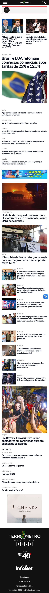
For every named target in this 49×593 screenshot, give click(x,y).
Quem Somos (24, 577)
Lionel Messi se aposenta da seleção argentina (19, 123)
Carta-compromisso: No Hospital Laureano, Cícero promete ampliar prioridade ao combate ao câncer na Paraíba (31, 274)
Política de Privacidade (24, 586)
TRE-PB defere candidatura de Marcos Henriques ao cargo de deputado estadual (29, 350)
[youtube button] (30, 544)
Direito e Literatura (8, 479)
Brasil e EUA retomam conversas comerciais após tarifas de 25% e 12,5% (24, 62)
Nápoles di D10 (8, 474)
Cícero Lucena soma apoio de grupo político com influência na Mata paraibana (31, 336)
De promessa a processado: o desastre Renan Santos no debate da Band (22, 456)
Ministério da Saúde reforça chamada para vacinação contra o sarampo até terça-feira (24, 259)
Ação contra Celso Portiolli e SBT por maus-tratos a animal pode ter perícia (22, 114)
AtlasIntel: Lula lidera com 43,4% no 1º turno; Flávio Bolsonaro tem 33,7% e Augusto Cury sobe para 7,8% (12, 42)
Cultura (4, 128)
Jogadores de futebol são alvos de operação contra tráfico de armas (36, 40)
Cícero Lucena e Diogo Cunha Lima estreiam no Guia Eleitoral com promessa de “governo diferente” (30, 304)
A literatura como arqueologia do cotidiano (20, 482)
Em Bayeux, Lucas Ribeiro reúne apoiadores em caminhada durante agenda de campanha (23, 440)
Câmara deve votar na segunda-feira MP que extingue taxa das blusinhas (31, 379)
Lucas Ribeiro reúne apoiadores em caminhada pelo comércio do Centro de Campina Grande (31, 290)
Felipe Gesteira (7, 452)
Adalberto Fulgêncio (9, 487)
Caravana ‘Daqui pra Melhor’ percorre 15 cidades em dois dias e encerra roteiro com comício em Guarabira (32, 318)
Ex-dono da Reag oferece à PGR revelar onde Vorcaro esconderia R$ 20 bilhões (22, 152)
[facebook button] (19, 544)
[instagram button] (22, 544)
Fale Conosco (24, 581)
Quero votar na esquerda (13, 466)
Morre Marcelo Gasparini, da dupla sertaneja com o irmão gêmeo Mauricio (24, 132)
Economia (20, 360)
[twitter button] (26, 544)
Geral (28, 34)
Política (4, 149)
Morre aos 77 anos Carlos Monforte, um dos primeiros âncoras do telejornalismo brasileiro (23, 142)
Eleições (4, 34)
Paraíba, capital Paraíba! (12, 490)
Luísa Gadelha (6, 471)
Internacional (7, 54)
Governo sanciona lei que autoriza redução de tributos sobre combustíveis (30, 365)
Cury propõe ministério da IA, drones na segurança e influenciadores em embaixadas (22, 163)
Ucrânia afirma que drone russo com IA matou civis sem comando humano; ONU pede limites (24, 217)
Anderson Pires (7, 463)
